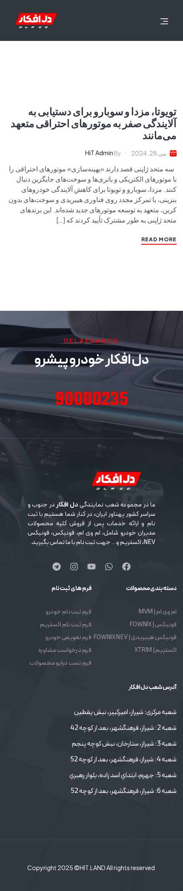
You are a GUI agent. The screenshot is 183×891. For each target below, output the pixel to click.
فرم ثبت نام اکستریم (66, 625)
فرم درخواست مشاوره (65, 650)
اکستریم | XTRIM (155, 650)
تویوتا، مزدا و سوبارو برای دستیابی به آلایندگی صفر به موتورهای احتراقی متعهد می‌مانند (94, 122)
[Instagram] (74, 566)
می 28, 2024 (148, 153)
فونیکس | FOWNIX (153, 625)
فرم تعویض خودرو (68, 637)
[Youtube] (91, 566)
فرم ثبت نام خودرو (69, 612)
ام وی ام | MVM (158, 612)
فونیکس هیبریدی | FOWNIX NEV (135, 637)
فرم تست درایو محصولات (60, 663)
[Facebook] (126, 566)
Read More (159, 239)
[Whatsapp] (109, 566)
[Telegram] (56, 566)
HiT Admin (99, 152)
